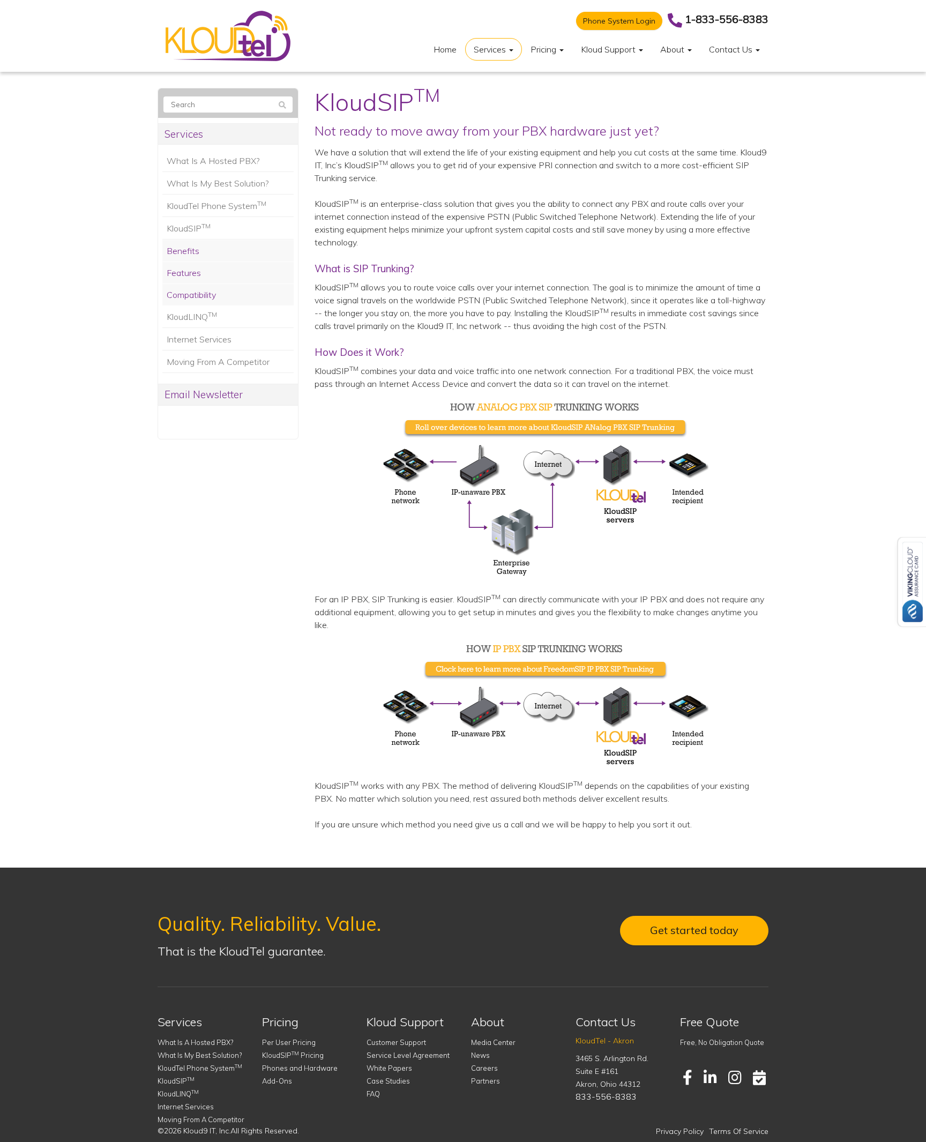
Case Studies (388, 1081)
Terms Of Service (738, 1131)
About (673, 49)
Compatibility (191, 294)
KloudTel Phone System (216, 205)
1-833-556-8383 (726, 19)
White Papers (389, 1068)
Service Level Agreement (408, 1055)
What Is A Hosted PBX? (213, 160)
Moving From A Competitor (218, 361)
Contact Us (732, 49)
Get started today (694, 930)
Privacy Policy (680, 1131)
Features (184, 272)
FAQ (373, 1093)
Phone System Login (619, 21)
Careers (484, 1068)
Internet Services (199, 339)
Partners (485, 1081)
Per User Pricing (289, 1042)
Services (491, 49)
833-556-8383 (606, 1096)
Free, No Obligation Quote (722, 1042)
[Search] (282, 105)
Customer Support (396, 1042)
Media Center (493, 1042)
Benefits (183, 250)
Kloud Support (609, 49)
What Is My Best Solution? (217, 183)
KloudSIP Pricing (293, 1055)
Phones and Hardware (300, 1068)
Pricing (544, 49)
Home (445, 49)
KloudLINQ (192, 316)
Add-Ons (277, 1081)
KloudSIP (189, 228)
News (480, 1055)
